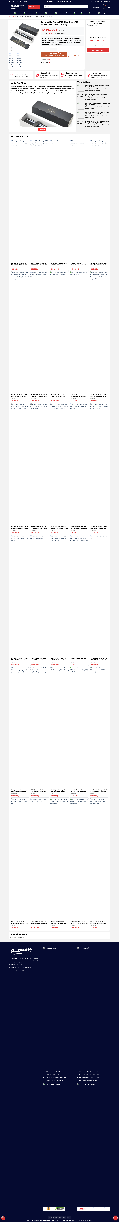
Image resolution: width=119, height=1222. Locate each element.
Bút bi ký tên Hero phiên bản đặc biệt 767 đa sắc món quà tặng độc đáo (79, 922)
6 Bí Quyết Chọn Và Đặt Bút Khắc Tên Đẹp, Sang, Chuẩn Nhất (97, 86)
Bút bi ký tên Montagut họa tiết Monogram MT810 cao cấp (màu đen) (78, 395)
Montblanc (60, 13)
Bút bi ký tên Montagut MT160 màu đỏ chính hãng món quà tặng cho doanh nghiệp (19, 527)
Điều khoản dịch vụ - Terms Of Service (89, 1077)
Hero (77, 13)
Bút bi (14, 17)
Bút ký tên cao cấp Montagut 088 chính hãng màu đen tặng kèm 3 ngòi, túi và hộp (98, 659)
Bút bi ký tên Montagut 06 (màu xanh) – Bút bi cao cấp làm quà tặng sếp (19, 263)
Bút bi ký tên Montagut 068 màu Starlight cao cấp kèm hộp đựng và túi (58, 922)
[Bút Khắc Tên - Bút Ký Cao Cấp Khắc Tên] (17, 7)
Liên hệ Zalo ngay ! (97, 50)
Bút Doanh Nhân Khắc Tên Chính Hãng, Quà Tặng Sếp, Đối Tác (97, 104)
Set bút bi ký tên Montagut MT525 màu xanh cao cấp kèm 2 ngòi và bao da (39, 527)
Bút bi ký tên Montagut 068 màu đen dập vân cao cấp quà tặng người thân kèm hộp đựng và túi (79, 659)
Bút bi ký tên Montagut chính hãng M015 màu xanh (59, 263)
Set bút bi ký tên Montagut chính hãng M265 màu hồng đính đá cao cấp (98, 922)
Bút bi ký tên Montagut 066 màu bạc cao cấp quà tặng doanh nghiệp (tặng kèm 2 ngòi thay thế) (19, 395)
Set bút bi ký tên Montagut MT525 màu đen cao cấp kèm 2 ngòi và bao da (59, 659)
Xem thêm (42, 129)
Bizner (85, 13)
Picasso (70, 13)
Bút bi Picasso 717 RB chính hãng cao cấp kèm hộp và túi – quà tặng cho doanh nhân (59, 527)
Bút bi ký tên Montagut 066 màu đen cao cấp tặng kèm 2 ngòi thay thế (79, 527)
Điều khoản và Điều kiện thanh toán (88, 1071)
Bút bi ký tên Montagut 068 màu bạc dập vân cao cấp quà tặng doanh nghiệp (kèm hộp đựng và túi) (98, 395)
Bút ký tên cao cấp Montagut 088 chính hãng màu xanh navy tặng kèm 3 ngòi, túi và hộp (39, 790)
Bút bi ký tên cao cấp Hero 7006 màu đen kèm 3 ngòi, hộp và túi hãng (39, 922)
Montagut (50, 13)
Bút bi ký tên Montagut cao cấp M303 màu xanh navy (58, 395)
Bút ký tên (29, 13)
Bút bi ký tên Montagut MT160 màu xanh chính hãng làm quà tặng (99, 790)
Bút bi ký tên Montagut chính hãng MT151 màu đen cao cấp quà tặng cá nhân (98, 263)
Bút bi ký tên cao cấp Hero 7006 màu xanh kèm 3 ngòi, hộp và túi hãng (78, 790)
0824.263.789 (97, 40)
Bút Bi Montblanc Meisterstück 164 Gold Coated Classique (79, 263)
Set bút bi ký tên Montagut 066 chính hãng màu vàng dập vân (19, 922)
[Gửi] (86, 6)
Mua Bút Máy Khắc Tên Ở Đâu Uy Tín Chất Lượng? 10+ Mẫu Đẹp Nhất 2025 (97, 122)
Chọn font (93, 13)
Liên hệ (102, 13)
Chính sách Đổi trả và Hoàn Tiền (53, 1074)
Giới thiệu (19, 13)
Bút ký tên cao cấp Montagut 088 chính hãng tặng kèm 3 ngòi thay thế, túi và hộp (19, 790)
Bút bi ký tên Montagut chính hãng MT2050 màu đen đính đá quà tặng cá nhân (98, 527)
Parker (39, 13)
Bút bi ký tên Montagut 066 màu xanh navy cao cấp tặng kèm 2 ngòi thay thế (39, 263)
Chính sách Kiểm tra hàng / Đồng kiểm (55, 1077)
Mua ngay (76, 55)
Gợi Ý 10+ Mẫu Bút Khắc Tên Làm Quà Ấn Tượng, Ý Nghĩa (96, 95)
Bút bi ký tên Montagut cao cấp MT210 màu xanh (38, 659)
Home (10, 17)
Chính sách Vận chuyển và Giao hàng (55, 1071)
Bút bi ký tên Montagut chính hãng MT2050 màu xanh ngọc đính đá (19, 659)
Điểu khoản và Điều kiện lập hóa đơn (89, 1074)
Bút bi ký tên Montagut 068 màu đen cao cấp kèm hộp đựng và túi (58, 790)
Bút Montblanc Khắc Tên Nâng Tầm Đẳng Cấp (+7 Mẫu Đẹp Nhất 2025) (97, 113)
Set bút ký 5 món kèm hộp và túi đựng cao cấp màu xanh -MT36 (39, 395)
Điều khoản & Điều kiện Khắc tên (88, 1080)
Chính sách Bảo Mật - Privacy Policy (54, 1080)
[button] (34, 7)
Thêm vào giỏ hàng (54, 53)
